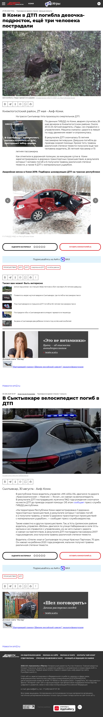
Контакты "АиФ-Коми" (86, 655)
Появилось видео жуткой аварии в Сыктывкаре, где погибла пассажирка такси (47, 295)
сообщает (79, 502)
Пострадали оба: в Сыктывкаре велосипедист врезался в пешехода (42, 313)
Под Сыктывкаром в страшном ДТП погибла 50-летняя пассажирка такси (45, 304)
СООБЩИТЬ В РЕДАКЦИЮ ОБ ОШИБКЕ (79, 658)
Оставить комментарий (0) (80, 247)
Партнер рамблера (44, 707)
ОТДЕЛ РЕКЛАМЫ (27, 658)
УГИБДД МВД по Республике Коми (19, 236)
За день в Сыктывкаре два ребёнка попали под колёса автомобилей (42, 321)
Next (95, 201)
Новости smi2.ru (11, 386)
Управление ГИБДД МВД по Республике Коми (55, 98)
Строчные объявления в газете (49, 658)
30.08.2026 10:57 (9, 394)
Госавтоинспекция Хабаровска (15, 475)
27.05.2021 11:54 (8, 11)
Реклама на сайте (50, 655)
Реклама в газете (67, 655)
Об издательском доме (31, 655)
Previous (7, 201)
